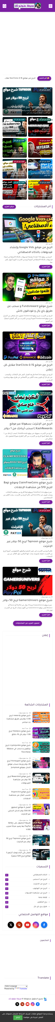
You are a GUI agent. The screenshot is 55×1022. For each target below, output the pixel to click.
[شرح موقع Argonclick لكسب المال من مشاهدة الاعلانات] (41, 793)
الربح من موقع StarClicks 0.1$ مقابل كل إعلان (19, 78)
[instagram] (36, 925)
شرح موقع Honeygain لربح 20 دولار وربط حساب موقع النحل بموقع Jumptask (19, 764)
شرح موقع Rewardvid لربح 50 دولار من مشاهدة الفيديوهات (15, 131)
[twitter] (11, 925)
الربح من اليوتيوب (27, 889)
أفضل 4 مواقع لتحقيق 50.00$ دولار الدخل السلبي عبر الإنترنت (19, 811)
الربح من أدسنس (27, 879)
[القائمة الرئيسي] (50, 6)
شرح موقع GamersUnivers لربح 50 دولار (41, 131)
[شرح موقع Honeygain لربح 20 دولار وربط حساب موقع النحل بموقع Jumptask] (41, 762)
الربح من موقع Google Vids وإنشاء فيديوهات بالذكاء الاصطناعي (31, 250)
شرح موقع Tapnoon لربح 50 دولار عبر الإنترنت (28, 107)
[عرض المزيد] (9, 207)
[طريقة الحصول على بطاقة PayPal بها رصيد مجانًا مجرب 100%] (41, 824)
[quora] (19, 925)
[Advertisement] (27, 45)
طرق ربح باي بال (27, 907)
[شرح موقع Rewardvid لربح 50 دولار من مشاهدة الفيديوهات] (41, 778)
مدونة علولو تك (14, 999)
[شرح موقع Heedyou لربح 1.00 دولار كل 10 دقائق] (41, 732)
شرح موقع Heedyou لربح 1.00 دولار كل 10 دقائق (20, 733)
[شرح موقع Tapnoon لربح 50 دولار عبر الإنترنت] (41, 840)
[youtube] (27, 925)
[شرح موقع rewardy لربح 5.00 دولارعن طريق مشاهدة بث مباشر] (41, 717)
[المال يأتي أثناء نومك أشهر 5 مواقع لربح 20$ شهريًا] (41, 854)
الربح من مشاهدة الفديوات (27, 893)
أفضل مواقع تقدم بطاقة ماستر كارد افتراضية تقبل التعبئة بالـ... (15, 194)
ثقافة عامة (27, 898)
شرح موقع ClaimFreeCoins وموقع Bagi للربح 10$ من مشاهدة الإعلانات (28, 485)
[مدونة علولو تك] (27, 6)
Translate (23, 989)
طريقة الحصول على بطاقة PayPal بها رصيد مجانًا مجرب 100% (18, 826)
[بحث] (4, 6)
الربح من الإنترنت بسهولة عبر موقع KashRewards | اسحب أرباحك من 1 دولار (28, 426)
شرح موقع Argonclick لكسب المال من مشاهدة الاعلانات (20, 795)
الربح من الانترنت (27, 884)
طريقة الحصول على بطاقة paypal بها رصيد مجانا (15, 152)
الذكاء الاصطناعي (27, 875)
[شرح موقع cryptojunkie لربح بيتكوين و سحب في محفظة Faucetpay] (41, 747)
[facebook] (44, 925)
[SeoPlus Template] (45, 999)
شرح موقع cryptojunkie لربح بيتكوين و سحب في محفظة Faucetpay (18, 749)
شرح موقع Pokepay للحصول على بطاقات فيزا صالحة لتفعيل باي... (40, 194)
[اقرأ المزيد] (45, 267)
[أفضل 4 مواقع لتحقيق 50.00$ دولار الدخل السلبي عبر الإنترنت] (41, 809)
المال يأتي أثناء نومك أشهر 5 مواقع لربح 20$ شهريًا (18, 854)
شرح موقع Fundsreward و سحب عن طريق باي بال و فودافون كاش (29, 309)
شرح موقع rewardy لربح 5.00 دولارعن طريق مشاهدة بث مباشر (19, 719)
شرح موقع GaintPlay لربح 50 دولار (40, 174)
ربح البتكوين (27, 902)
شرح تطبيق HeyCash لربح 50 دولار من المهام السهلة (41, 152)
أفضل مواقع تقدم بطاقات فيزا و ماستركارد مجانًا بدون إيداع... (15, 173)
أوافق (18, 1018)
